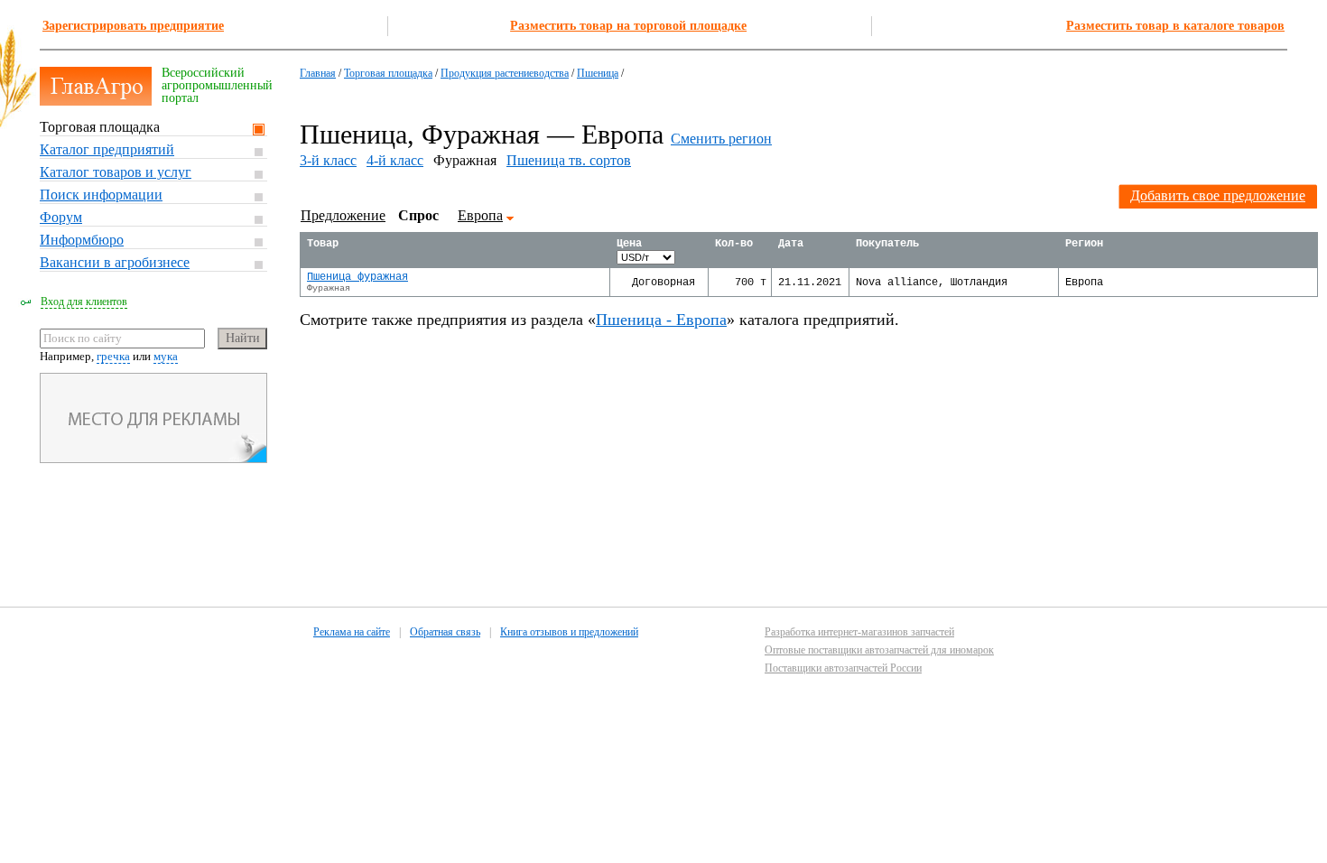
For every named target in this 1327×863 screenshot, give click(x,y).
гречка (113, 356)
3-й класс (328, 160)
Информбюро (82, 239)
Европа (480, 215)
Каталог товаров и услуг (115, 172)
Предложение (343, 215)
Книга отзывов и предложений (569, 632)
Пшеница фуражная (357, 277)
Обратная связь (445, 632)
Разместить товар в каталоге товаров (1175, 25)
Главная (318, 73)
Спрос (418, 215)
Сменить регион (721, 138)
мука (165, 356)
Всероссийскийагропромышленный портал (217, 85)
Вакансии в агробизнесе (115, 262)
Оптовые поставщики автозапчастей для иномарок (879, 650)
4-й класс (395, 160)
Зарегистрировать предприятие (133, 25)
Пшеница (597, 73)
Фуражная (328, 288)
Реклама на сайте (351, 632)
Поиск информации (101, 194)
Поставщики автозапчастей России (843, 668)
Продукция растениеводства (505, 73)
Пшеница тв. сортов (568, 160)
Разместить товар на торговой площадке (628, 25)
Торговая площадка (100, 127)
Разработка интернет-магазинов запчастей (859, 632)
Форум (61, 217)
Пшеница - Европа (661, 320)
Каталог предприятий (107, 149)
